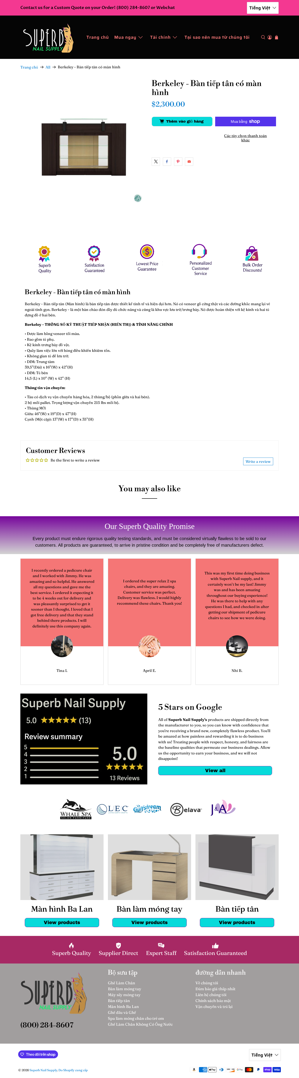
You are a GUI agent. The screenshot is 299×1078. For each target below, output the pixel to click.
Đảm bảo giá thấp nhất (215, 988)
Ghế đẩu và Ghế (122, 1012)
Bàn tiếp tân (119, 1000)
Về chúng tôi (206, 982)
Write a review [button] (258, 461)
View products (62, 922)
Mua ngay (125, 37)
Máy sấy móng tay (124, 994)
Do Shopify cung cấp (73, 1070)
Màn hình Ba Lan (123, 1006)
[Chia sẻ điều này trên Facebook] (167, 161)
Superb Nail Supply (43, 1070)
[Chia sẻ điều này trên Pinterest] (178, 161)
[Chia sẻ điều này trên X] (156, 161)
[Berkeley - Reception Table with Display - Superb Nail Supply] (83, 142)
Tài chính (160, 37)
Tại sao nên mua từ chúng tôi (217, 37)
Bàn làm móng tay (124, 988)
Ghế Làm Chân (121, 982)
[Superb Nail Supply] (48, 37)
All (48, 67)
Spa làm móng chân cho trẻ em (136, 1018)
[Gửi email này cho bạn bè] (189, 161)
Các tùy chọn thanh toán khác (245, 137)
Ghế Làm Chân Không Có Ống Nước (140, 1024)
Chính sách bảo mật (213, 1000)
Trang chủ (97, 37)
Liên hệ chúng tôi (210, 994)
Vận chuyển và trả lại (213, 1006)
